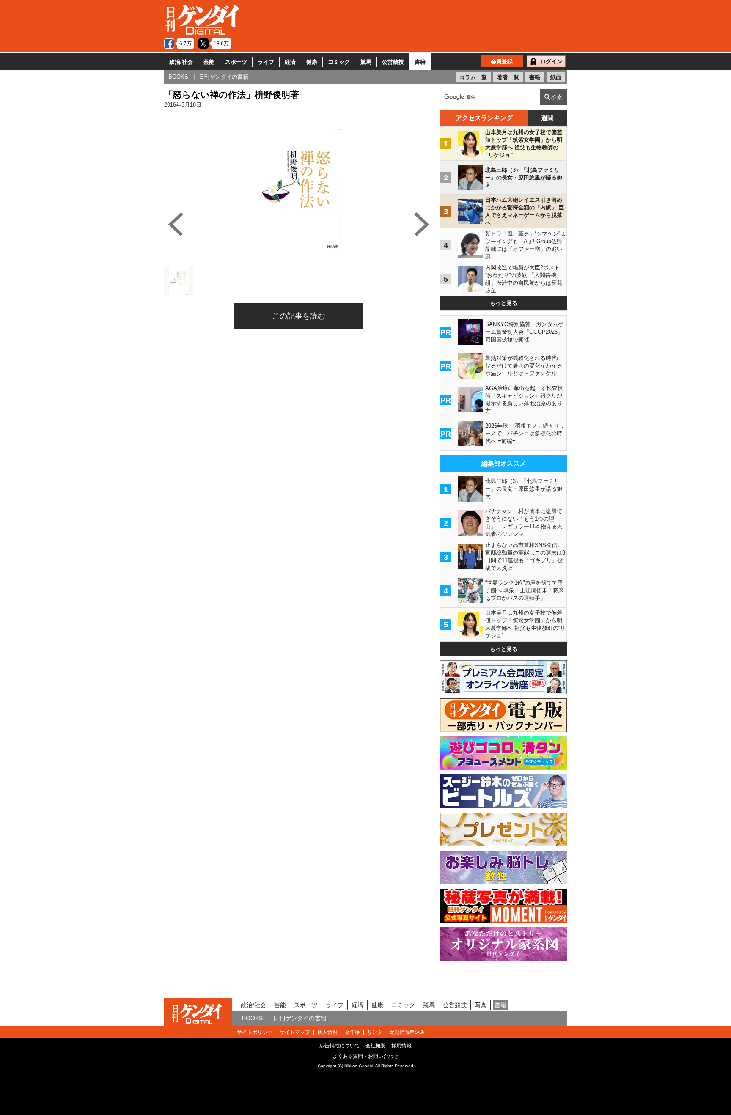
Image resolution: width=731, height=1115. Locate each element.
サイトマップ (295, 1032)
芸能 (208, 62)
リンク (374, 1032)
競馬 (365, 62)
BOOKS (252, 1018)
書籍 (420, 62)
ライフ (266, 62)
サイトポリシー (254, 1032)
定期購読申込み (407, 1032)
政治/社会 (181, 62)
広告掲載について (339, 1046)
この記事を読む (298, 316)
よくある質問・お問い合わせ (365, 1056)
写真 (480, 1005)
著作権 (352, 1032)
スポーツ (236, 62)
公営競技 (393, 62)
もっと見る (503, 303)
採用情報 (401, 1046)
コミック (339, 62)
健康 (311, 62)
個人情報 (327, 1032)
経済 (290, 62)
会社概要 (376, 1046)
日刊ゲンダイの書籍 (300, 1018)
